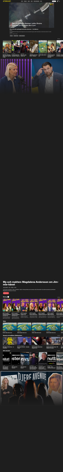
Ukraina (11, 35)
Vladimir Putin (16, 35)
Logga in (54, 1)
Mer (41, 1)
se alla (59, 38)
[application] (31, 15)
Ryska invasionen (21, 35)
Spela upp (6, 293)
